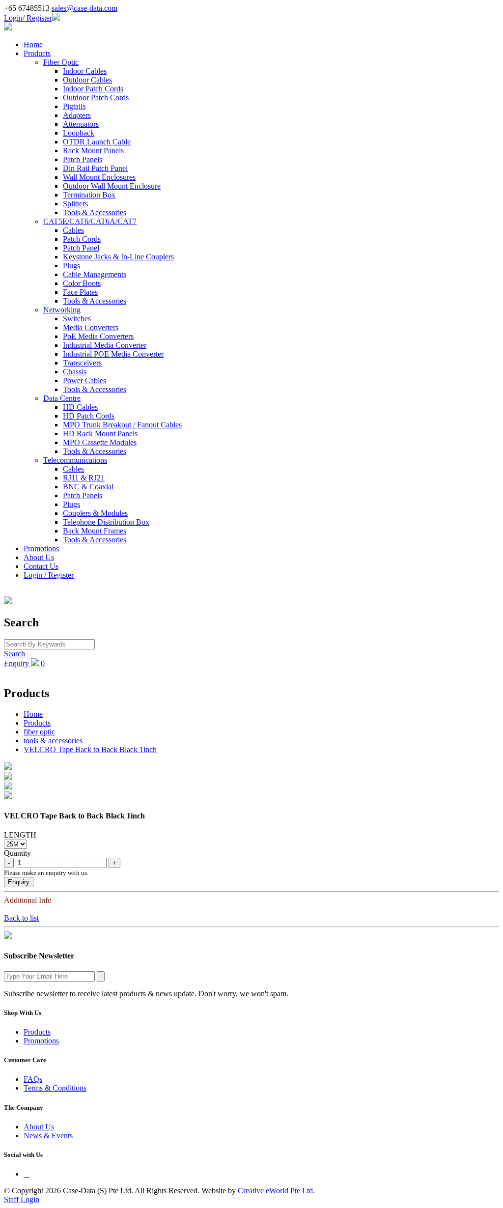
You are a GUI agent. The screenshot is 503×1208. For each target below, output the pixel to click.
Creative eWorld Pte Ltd (275, 1190)
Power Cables (84, 380)
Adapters (77, 115)
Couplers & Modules (95, 513)
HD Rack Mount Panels (100, 433)
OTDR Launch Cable (97, 142)
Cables (73, 230)
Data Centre (62, 398)
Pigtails (74, 106)
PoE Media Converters (98, 336)
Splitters (75, 203)
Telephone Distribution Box (106, 522)
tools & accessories (53, 740)
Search (14, 653)
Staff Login (21, 1199)
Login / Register (49, 575)
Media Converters (90, 327)
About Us (39, 557)
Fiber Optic (61, 62)
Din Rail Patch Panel (95, 168)
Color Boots (82, 283)
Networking (62, 310)
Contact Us (41, 566)
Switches (77, 318)
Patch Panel (81, 248)
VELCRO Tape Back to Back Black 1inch (90, 749)
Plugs (71, 265)
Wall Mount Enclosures (99, 177)
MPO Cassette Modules (100, 442)
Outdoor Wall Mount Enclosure (112, 186)
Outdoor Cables (87, 80)
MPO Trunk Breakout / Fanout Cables (122, 425)
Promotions (41, 548)
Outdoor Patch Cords (96, 97)
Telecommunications (75, 460)
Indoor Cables (85, 71)
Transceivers (82, 363)
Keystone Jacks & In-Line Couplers (118, 257)
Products (37, 53)
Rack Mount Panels (93, 150)
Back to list (21, 918)
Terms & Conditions (55, 1088)
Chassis (74, 371)
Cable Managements (94, 274)
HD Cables (80, 407)
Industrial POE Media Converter (113, 354)
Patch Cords (82, 239)
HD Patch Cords (88, 416)
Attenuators (81, 124)
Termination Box (89, 195)
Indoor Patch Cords (93, 88)
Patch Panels (82, 159)
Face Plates (80, 292)
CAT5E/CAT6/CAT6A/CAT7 (90, 221)
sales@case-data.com (84, 8)
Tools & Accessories (94, 212)
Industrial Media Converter (104, 345)
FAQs (33, 1079)
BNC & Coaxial (88, 486)
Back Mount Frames (94, 531)
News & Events (48, 1135)
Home (33, 44)
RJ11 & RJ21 (84, 478)
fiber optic (39, 732)
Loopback (78, 133)
